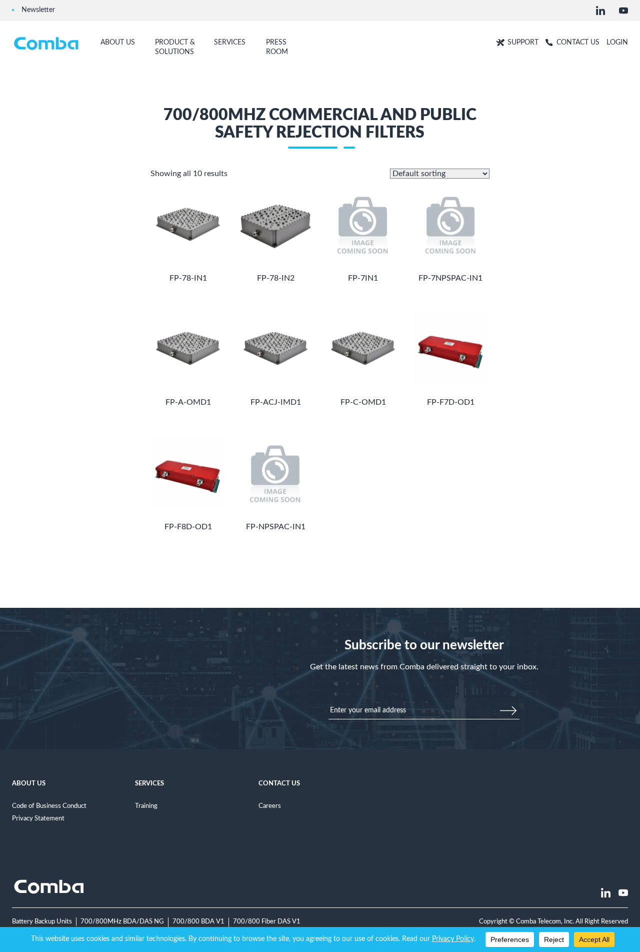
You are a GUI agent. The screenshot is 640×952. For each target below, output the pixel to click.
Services (149, 783)
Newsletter (38, 10)
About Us (29, 783)
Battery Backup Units (42, 921)
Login (617, 42)
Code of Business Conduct (49, 806)
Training (146, 806)
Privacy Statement (38, 818)
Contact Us (279, 783)
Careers (269, 806)
